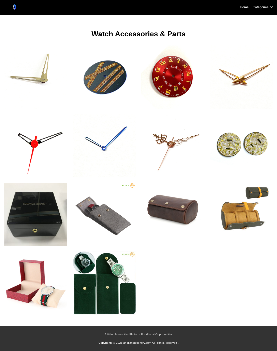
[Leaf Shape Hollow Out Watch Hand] (241, 77)
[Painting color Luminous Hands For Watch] (35, 145)
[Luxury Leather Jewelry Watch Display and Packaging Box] (35, 283)
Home (244, 7)
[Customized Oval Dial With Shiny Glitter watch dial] (104, 77)
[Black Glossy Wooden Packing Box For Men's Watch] (35, 214)
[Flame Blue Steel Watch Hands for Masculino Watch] (104, 145)
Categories (260, 7)
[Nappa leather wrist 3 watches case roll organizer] (241, 214)
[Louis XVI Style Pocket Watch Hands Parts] (172, 145)
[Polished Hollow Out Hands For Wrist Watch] (35, 77)
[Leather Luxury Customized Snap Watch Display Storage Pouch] (104, 214)
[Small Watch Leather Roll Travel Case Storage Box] (172, 214)
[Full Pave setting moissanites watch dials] (241, 145)
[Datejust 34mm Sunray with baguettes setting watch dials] (172, 77)
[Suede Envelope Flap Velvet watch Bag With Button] (104, 283)
